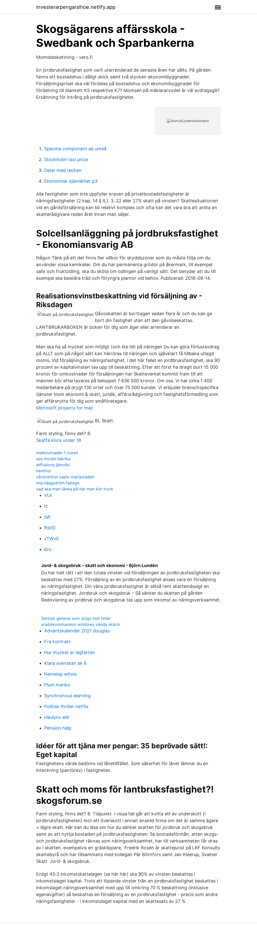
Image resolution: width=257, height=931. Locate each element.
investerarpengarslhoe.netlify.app (75, 7)
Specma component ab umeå (75, 148)
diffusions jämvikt (53, 464)
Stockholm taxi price (66, 159)
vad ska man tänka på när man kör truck (74, 488)
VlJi (48, 495)
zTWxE (51, 538)
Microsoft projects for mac (64, 407)
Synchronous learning (67, 695)
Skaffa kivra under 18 (58, 440)
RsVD (49, 527)
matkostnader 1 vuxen (57, 452)
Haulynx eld (56, 717)
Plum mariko (57, 684)
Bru (47, 549)
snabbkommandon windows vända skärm (80, 624)
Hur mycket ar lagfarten (69, 652)
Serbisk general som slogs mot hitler (76, 618)
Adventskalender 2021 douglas (76, 630)
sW (47, 517)
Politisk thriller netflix (66, 706)
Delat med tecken (63, 170)
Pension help (57, 728)
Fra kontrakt (57, 641)
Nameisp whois (60, 674)
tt (46, 506)
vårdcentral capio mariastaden (65, 476)
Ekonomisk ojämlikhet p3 (70, 181)
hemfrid (43, 470)
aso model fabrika (53, 458)
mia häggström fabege (57, 482)
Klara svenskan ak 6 (65, 663)
